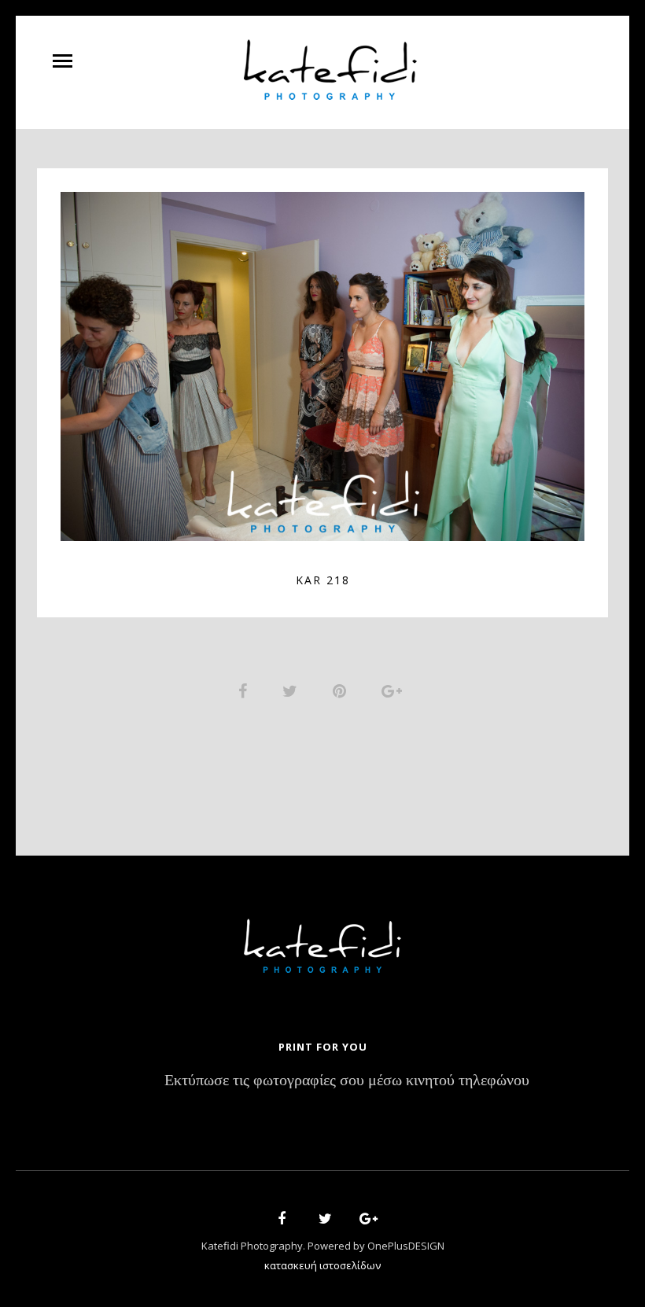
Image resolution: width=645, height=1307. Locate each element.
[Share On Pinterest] (342, 690)
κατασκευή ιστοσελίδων (322, 1265)
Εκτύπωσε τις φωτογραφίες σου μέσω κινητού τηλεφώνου (346, 1081)
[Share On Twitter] (292, 690)
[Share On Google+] (394, 690)
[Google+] (363, 1221)
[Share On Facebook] (245, 690)
